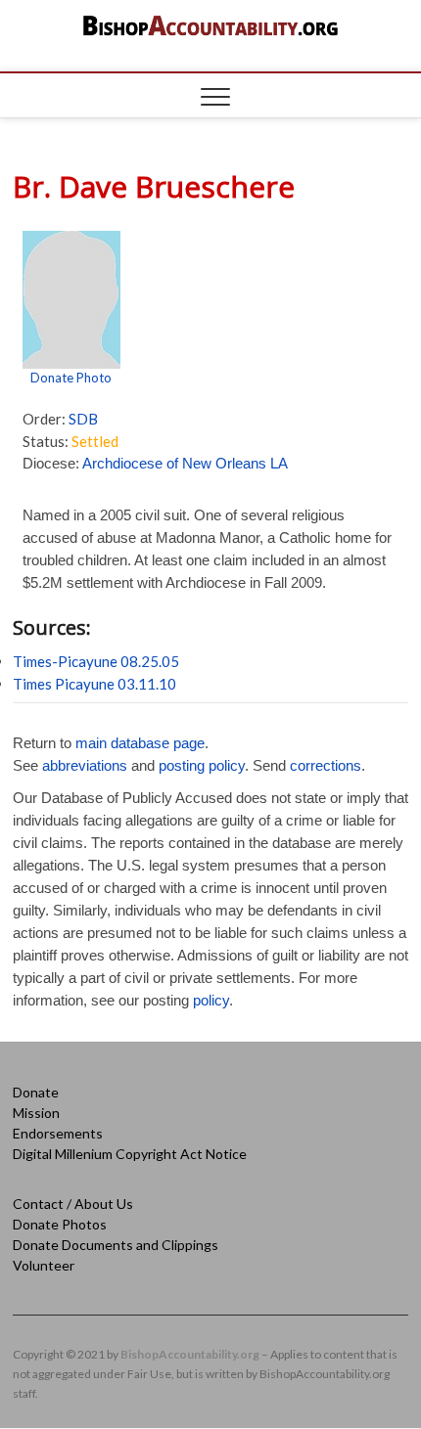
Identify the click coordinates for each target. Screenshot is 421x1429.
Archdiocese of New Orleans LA (185, 463)
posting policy (202, 765)
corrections (325, 765)
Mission (36, 1112)
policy (211, 1000)
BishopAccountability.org (189, 1354)
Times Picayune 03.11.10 (94, 683)
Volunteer (43, 1265)
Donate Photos (60, 1224)
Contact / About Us (73, 1203)
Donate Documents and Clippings (115, 1244)
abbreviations (84, 765)
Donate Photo (71, 377)
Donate (36, 1092)
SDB (83, 418)
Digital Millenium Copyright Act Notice (130, 1153)
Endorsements (58, 1133)
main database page (140, 743)
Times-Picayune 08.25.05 (96, 661)
